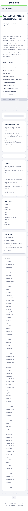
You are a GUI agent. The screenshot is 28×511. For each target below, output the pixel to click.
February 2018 (9, 406)
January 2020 (9, 353)
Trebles (6, 207)
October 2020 (9, 334)
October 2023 (9, 284)
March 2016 (9, 468)
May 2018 (8, 398)
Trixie (5, 212)
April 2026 (8, 261)
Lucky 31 (6, 219)
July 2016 (8, 457)
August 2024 (9, 272)
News (17, 99)
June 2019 (8, 365)
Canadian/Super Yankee (10, 217)
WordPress (13, 505)
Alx (22, 505)
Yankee (6, 214)
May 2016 (8, 462)
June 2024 (8, 275)
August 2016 (9, 454)
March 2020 (9, 348)
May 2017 (8, 429)
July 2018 (8, 393)
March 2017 (9, 434)
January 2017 (9, 440)
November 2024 (10, 270)
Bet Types (8, 250)
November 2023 (10, 281)
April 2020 (8, 345)
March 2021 (9, 331)
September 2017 (10, 418)
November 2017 (10, 412)
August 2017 (9, 420)
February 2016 (9, 471)
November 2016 (10, 446)
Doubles (6, 206)
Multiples (14, 2)
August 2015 (9, 487)
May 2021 (8, 328)
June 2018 (8, 395)
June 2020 (8, 339)
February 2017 (9, 437)
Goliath (6, 226)
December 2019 (10, 356)
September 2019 (10, 362)
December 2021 (10, 314)
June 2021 (8, 325)
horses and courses (18, 128)
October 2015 (9, 482)
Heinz (5, 221)
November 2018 (10, 381)
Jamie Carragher (10, 240)
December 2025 (10, 264)
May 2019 (8, 367)
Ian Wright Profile (10, 237)
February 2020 (9, 351)
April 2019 (8, 370)
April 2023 (8, 292)
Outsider (6, 179)
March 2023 (9, 295)
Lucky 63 (6, 222)
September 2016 (10, 451)
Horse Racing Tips (9, 186)
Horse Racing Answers (10, 170)
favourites (11, 133)
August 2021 (9, 320)
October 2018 (9, 384)
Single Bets (7, 204)
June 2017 (8, 426)
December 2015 (10, 476)
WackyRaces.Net (8, 191)
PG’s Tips (6, 182)
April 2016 (8, 465)
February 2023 (9, 298)
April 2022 (8, 309)
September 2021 (10, 317)
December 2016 (10, 443)
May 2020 (8, 342)
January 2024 (9, 278)
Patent (6, 211)
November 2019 (10, 359)
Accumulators (7, 209)
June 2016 (8, 460)
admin (13, 99)
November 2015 (10, 479)
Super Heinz (7, 224)
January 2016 (9, 473)
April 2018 (8, 401)
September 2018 (10, 387)
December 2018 (10, 379)
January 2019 (9, 376)
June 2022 (8, 306)
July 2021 (8, 323)
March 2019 (9, 373)
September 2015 (10, 485)
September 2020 (10, 337)
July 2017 (8, 423)
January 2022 (9, 311)
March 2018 (9, 404)
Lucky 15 (6, 216)
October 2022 (9, 303)
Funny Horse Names (9, 166)
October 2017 (9, 415)
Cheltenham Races (9, 175)
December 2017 (10, 409)
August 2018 (9, 390)
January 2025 (9, 267)
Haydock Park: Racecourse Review (14, 247)
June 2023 (8, 286)
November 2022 (10, 300)
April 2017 (8, 432)
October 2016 (9, 448)
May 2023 (8, 289)
